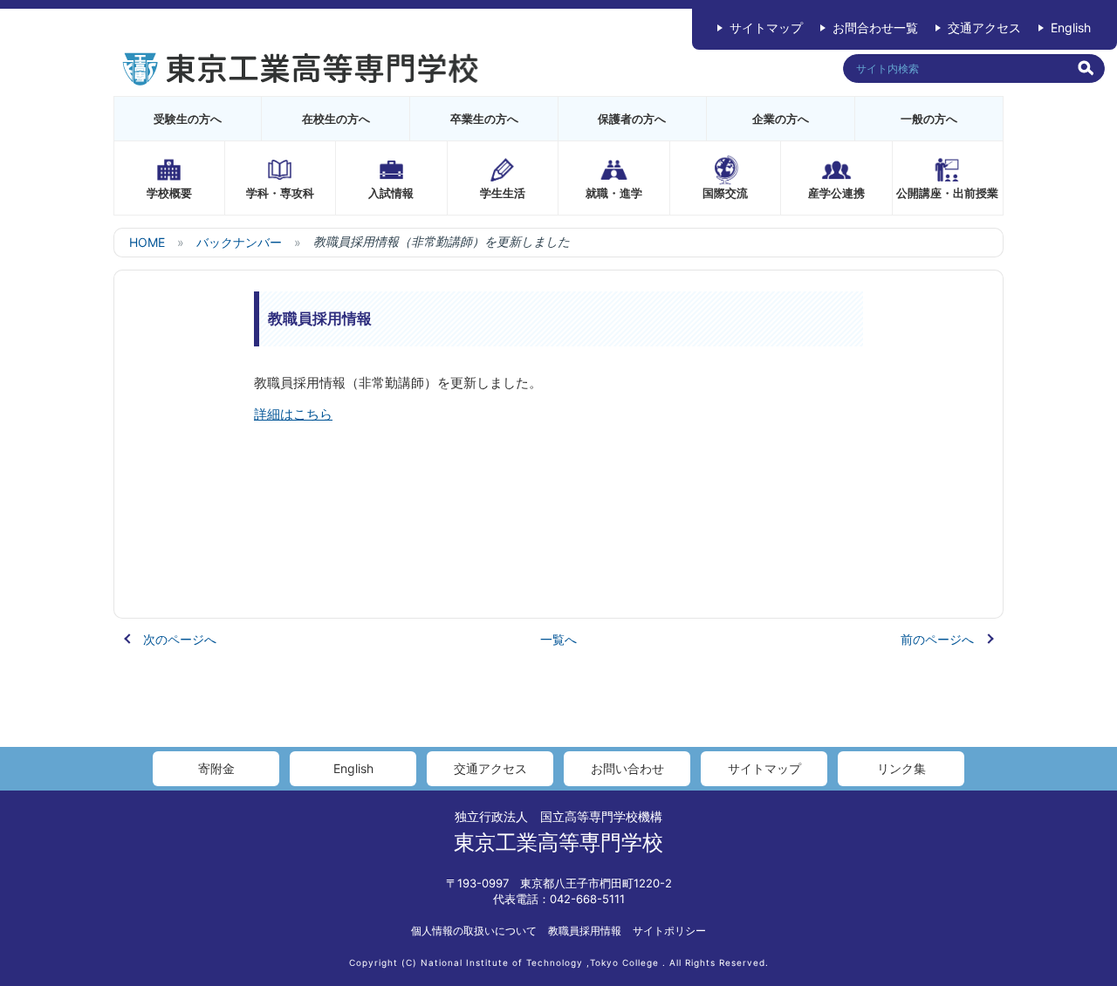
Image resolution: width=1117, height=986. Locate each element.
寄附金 (216, 768)
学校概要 (169, 193)
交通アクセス (984, 27)
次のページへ (179, 639)
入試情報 (391, 193)
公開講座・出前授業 (947, 193)
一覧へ (558, 639)
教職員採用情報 (584, 930)
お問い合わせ (627, 768)
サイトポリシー (669, 930)
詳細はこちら (293, 414)
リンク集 (901, 768)
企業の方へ (780, 119)
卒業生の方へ (484, 119)
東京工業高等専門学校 (558, 842)
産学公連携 (836, 193)
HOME (147, 242)
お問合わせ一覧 (875, 27)
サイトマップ (766, 27)
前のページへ (937, 639)
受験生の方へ (188, 119)
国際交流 (725, 193)
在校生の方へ (336, 119)
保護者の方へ (632, 119)
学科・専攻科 (280, 193)
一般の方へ (929, 119)
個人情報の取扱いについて (474, 930)
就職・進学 (614, 193)
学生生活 (502, 193)
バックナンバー (239, 242)
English (1071, 27)
